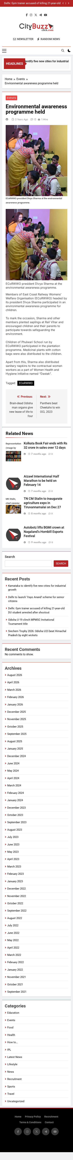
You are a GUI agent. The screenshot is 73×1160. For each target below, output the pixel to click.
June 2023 (13, 844)
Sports (11, 1086)
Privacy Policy (33, 1116)
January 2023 (15, 881)
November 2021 (16, 977)
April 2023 (13, 859)
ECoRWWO (26, 383)
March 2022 (14, 955)
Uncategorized (15, 1101)
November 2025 (16, 719)
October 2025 (15, 726)
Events (11, 98)
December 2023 (16, 807)
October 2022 (15, 903)
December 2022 (16, 888)
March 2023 (14, 866)
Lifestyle (12, 1064)
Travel (10, 1093)
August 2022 (14, 918)
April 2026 (13, 682)
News (10, 1071)
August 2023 (14, 829)
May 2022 (13, 940)
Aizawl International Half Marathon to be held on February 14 (41, 481)
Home (18, 1116)
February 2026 (15, 697)
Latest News (14, 1057)
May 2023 (13, 851)
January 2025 (15, 748)
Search (10, 557)
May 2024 (13, 770)
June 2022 (13, 933)
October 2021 (15, 984)
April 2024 (13, 778)
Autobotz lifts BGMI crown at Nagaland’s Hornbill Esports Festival (44, 532)
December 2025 (16, 711)
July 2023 (12, 837)
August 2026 (14, 675)
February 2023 (15, 873)
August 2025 (14, 741)
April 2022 (13, 947)
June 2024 (13, 763)
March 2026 (14, 689)
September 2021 (16, 991)
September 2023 (16, 822)
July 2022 (12, 925)
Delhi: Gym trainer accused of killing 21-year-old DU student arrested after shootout (32, 3)
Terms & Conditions (30, 1122)
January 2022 (15, 969)
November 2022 (16, 896)
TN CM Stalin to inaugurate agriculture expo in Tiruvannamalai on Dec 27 (43, 503)
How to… (12, 1042)
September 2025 (16, 734)
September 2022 (16, 910)
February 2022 (15, 962)
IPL (9, 1049)
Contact (49, 1122)
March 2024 (14, 785)
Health (11, 1035)
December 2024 (16, 756)
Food (10, 1027)
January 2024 (15, 800)
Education (13, 1012)
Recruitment (14, 1079)
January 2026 (15, 704)
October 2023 (15, 815)
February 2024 (15, 793)
